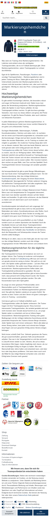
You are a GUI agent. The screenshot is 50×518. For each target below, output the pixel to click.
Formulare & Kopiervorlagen (12, 457)
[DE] (2, 2)
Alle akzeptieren (41, 513)
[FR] (9, 2)
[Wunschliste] (33, 12)
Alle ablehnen (25, 512)
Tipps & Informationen (10, 465)
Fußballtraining (23, 259)
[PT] (19, 2)
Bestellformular (7, 448)
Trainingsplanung (8, 150)
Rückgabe (5, 440)
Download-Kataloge (9, 445)
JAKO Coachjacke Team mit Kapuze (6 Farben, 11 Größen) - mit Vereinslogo (32, 42)
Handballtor (30, 230)
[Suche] (46, 18)
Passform (34, 74)
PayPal (8, 507)
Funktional (19, 507)
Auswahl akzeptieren (9, 513)
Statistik (21, 502)
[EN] (5, 2)
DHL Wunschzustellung (30, 504)
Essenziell (9, 502)
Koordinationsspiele (9, 179)
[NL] (16, 2)
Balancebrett (39, 179)
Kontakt (4, 450)
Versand (5, 438)
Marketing (32, 502)
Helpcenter (6, 443)
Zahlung (5, 435)
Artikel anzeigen (32, 55)
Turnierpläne (6, 460)
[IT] (12, 2)
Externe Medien (11, 504)
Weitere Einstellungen (34, 507)
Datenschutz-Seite (25, 495)
